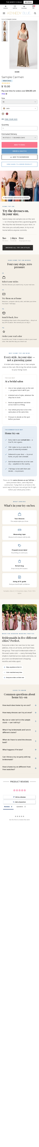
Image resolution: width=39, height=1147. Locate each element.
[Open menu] (4, 13)
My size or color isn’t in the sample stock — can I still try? (16, 721)
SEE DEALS (28, 2)
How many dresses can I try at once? (17, 712)
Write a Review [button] (20, 797)
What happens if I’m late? (12, 750)
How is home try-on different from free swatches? (16, 768)
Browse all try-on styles (18, 247)
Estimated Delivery (9, 134)
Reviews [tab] (7, 807)
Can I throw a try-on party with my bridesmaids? (16, 758)
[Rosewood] (7, 114)
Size (3, 98)
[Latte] (3, 114)
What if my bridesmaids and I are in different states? (16, 731)
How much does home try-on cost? (16, 705)
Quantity (5, 124)
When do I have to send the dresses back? (17, 741)
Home (3, 19)
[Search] (35, 13)
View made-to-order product (19, 164)
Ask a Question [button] (20, 802)
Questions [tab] (20, 807)
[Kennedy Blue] (19, 13)
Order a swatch (19, 151)
